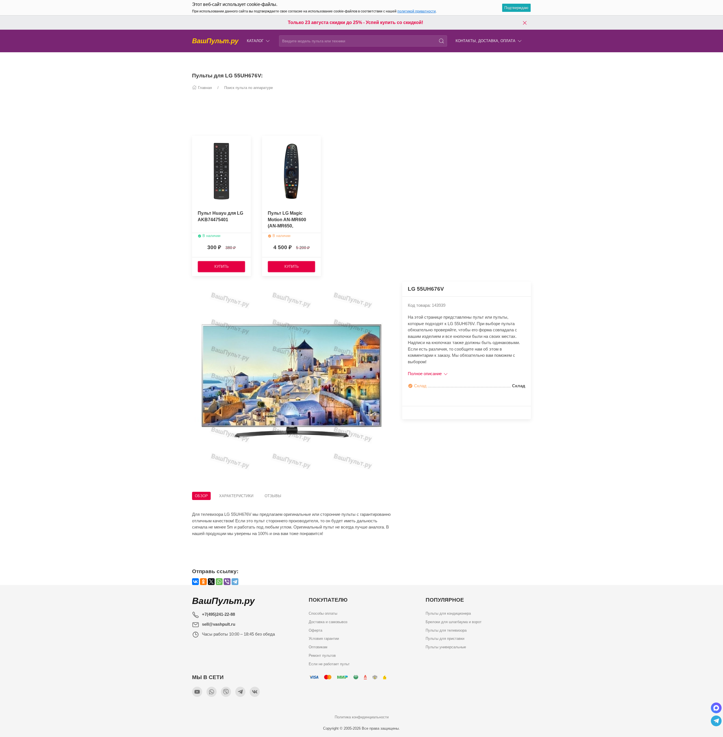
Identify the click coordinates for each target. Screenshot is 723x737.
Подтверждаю (516, 8)
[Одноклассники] (203, 581)
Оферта (315, 630)
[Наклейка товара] (266, 141)
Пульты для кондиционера (448, 613)
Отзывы (273, 496)
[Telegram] (235, 581)
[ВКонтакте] (195, 581)
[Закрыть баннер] (525, 22)
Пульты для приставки (445, 638)
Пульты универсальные (446, 647)
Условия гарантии (324, 638)
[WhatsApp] (219, 581)
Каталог (255, 41)
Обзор (201, 496)
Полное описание (425, 373)
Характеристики (236, 496)
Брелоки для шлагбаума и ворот (454, 621)
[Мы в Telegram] (240, 692)
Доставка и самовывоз (328, 621)
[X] (211, 581)
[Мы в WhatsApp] (211, 692)
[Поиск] (441, 41)
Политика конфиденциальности (362, 717)
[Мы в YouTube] (197, 692)
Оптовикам (318, 647)
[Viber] (227, 581)
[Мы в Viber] (226, 692)
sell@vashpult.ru (218, 624)
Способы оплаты (323, 613)
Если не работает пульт (329, 664)
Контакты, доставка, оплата (485, 41)
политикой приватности (416, 11)
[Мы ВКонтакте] (255, 692)
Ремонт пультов (322, 655)
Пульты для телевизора (446, 630)
